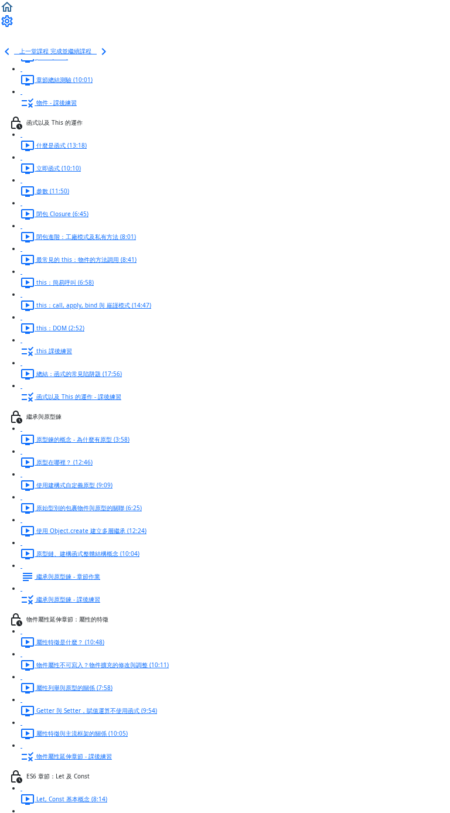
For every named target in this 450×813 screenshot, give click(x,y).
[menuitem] (7, 20)
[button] (7, 6)
